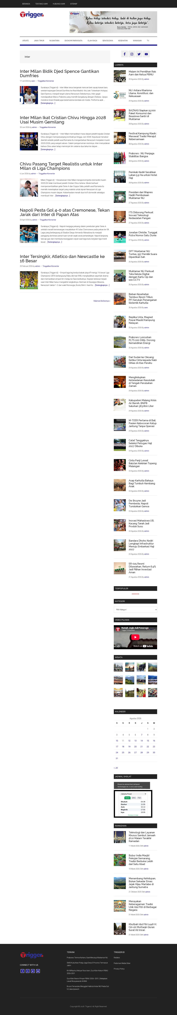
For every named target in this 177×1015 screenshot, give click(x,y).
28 (142, 752)
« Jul (116, 768)
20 (135, 746)
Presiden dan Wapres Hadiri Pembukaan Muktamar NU (141, 195)
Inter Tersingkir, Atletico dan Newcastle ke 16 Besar (62, 258)
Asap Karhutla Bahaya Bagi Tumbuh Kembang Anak (142, 483)
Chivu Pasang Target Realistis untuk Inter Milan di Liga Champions (61, 166)
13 (135, 741)
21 (142, 746)
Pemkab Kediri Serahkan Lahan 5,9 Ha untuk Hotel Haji (143, 175)
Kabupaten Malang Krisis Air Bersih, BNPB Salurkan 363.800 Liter (142, 403)
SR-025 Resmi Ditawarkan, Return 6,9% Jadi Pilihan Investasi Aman (142, 568)
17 (117, 746)
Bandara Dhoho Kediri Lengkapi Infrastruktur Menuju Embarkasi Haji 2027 (141, 545)
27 (135, 752)
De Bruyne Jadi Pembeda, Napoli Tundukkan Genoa (139, 503)
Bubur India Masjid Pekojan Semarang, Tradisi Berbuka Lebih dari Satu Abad (141, 860)
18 (123, 746)
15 (148, 741)
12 (129, 741)
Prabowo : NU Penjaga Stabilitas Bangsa (141, 155)
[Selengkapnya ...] (48, 103)
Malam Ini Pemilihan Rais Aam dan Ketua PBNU (142, 73)
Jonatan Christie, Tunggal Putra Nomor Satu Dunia (143, 234)
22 (148, 746)
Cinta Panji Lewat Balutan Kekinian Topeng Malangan (143, 463)
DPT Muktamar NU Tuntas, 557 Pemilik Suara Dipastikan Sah (143, 254)
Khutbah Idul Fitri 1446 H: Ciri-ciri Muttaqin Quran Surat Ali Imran (143, 927)
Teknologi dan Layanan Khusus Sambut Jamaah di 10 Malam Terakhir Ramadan (142, 837)
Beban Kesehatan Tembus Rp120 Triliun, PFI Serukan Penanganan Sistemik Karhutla (143, 298)
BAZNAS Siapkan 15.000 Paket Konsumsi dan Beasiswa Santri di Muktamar (142, 115)
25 (123, 752)
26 (129, 752)
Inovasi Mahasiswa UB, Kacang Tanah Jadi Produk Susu (141, 523)
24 (117, 752)
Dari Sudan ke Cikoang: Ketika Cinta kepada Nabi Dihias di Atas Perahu (143, 360)
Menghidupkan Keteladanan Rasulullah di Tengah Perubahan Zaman (142, 381)
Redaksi (117, 958)
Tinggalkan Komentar (46, 81)
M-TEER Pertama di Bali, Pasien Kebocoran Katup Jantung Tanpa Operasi (143, 423)
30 (154, 752)
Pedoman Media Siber (122, 963)
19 (129, 746)
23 (154, 746)
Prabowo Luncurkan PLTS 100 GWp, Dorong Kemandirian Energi (142, 340)
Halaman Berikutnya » (102, 301)
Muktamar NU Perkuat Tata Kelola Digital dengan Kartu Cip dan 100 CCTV (141, 275)
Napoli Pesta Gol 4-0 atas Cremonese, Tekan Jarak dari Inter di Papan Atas (65, 212)
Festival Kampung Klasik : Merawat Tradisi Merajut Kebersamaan (143, 136)
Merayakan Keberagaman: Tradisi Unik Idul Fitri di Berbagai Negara (142, 905)
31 (117, 758)
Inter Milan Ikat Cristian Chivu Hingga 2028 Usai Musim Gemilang (63, 119)
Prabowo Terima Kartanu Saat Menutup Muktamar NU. (87, 958)
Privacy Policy (119, 969)
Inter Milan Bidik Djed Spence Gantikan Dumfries (59, 73)
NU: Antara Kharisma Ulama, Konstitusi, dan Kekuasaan (141, 93)
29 (148, 752)
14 (142, 741)
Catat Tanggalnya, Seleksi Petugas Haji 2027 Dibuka (140, 443)
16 (154, 741)
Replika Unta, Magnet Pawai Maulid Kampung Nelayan (142, 320)
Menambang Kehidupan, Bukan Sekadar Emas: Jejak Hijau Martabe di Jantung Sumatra (142, 883)
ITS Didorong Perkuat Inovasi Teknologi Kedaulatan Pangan (141, 215)
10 (117, 741)
